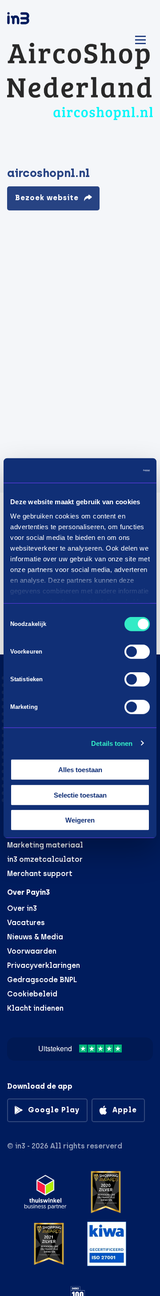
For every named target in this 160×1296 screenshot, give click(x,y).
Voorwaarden (31, 951)
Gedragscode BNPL (42, 979)
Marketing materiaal (45, 845)
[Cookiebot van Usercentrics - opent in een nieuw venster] (113, 470)
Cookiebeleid (32, 994)
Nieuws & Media (35, 937)
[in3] (33, 20)
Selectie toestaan (80, 794)
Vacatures (26, 922)
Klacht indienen (35, 1008)
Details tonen (111, 743)
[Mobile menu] (140, 38)
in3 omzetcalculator (45, 859)
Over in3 (22, 908)
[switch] (137, 652)
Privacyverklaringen (43, 965)
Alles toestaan (80, 769)
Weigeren (80, 820)
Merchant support (39, 873)
